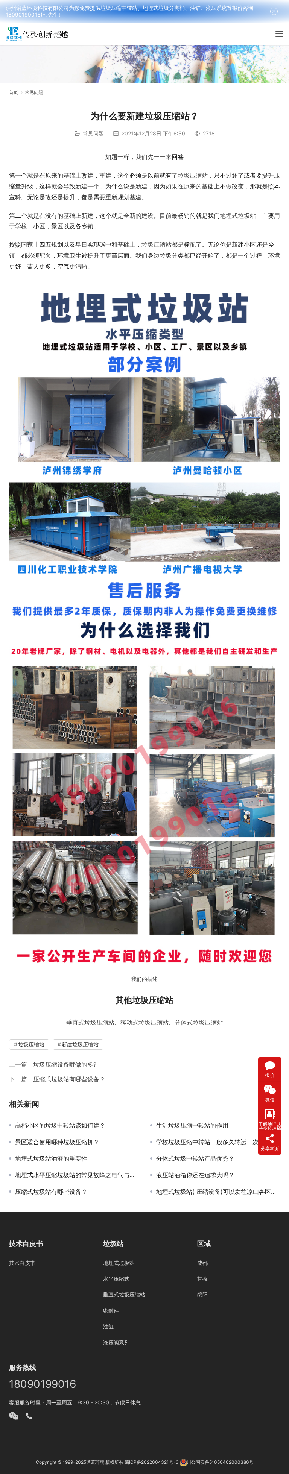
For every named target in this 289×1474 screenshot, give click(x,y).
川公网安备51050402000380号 (220, 1462)
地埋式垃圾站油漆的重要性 (51, 1158)
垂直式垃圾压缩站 (90, 1022)
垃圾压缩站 (193, 175)
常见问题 (93, 133)
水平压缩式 (116, 1278)
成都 (202, 1263)
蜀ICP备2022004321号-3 (152, 1462)
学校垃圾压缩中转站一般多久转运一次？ (210, 1142)
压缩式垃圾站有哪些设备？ (69, 1079)
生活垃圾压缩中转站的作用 (192, 1125)
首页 (13, 92)
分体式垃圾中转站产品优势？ (195, 1158)
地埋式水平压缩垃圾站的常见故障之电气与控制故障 (77, 1175)
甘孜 (202, 1278)
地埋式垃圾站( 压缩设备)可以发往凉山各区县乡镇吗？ (218, 1191)
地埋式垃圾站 (238, 215)
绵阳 (202, 1294)
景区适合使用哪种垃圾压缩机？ (57, 1142)
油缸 (108, 1326)
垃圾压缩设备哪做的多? (64, 1064)
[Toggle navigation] (279, 34)
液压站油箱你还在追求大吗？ (195, 1175)
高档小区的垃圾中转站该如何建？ (60, 1125)
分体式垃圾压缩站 (199, 1022)
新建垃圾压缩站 (80, 1044)
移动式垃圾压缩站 (144, 1022)
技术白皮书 (22, 1263)
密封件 (111, 1310)
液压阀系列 (116, 1342)
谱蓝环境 (95, 1462)
